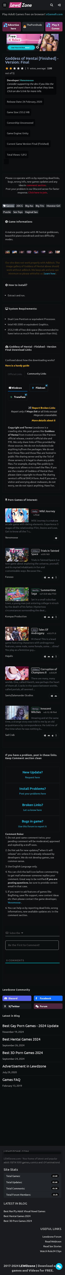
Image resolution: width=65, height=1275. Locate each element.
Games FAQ (11, 1079)
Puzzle (7, 211)
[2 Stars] (10, 68)
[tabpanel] (32, 391)
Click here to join (37, 192)
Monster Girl (53, 205)
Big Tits (40, 205)
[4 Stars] (18, 68)
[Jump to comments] (59, 1266)
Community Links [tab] (36, 373)
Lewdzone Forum (51, 1236)
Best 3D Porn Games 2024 (22, 1052)
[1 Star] (7, 68)
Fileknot (40, 387)
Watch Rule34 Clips (50, 1251)
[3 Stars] (14, 68)
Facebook (45, 998)
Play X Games (53, 26)
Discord (12, 998)
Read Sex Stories (52, 1246)
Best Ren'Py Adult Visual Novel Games (24, 1211)
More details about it (43, 420)
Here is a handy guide (17, 365)
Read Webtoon (53, 1241)
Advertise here (11, 26)
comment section (36, 185)
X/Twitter (14, 1006)
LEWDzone (27, 1266)
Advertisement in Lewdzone (24, 1066)
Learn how (49, 273)
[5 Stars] (22, 68)
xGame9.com (54, 14)
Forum (43, 1006)
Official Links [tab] (15, 374)
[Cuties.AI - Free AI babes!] (33, 42)
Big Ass (29, 205)
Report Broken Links (43, 407)
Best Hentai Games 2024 (21, 1039)
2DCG (19, 205)
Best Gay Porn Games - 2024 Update (30, 1025)
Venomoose (27, 80)
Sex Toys (18, 211)
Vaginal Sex (31, 211)
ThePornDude (34, 24)
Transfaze (19, 396)
